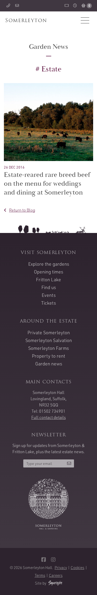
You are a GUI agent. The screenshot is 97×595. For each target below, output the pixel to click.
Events (49, 295)
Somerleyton (26, 20)
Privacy (61, 567)
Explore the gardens (48, 264)
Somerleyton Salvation (48, 340)
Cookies (77, 567)
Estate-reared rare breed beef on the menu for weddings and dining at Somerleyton (47, 183)
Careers (56, 575)
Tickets (48, 303)
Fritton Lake (48, 279)
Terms (40, 575)
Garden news (48, 363)
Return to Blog (22, 210)
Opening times (48, 272)
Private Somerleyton (48, 332)
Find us (48, 287)
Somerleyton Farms (48, 348)
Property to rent (48, 356)
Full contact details (48, 417)
